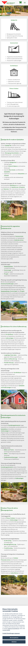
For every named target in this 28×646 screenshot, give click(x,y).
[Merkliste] (20, 2)
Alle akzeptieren (14, 637)
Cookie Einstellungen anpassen (11, 633)
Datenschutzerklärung (13, 628)
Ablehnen (14, 641)
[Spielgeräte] (14, 28)
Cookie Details (6, 630)
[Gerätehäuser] (14, 74)
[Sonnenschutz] (14, 51)
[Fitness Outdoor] (14, 97)
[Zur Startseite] (8, 2)
